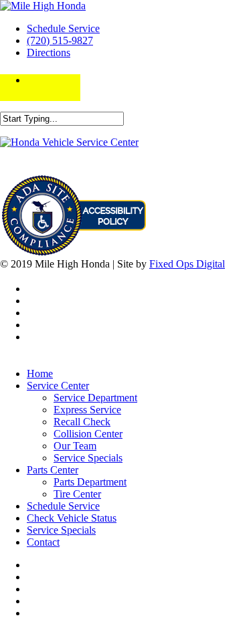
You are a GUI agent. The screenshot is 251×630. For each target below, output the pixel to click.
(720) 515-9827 (60, 40)
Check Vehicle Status (71, 518)
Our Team (75, 445)
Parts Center (52, 470)
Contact (43, 542)
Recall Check (82, 421)
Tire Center (77, 494)
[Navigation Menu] (41, 80)
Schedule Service (63, 28)
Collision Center (88, 433)
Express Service (87, 409)
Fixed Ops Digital (187, 264)
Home (40, 373)
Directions (48, 52)
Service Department (95, 397)
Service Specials (88, 457)
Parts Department (90, 482)
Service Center (58, 385)
